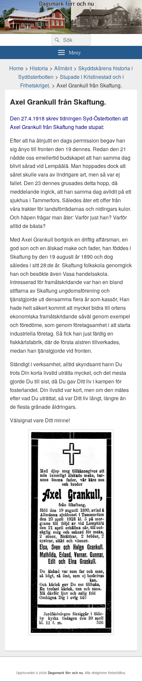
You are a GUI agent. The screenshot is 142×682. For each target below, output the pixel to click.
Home (16, 68)
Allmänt (63, 68)
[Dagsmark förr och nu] (71, 32)
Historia (39, 68)
